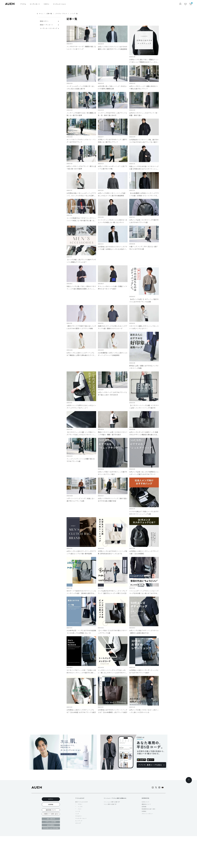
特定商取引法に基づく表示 (148, 809)
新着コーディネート (46, 25)
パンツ (79, 809)
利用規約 (144, 811)
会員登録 (50, 804)
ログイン (50, 799)
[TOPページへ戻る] (189, 780)
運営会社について (146, 804)
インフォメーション (59, 4)
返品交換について (51, 810)
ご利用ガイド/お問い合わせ (51, 814)
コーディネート (35, 4)
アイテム (23, 4)
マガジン (46, 4)
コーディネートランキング (48, 28)
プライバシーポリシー (147, 813)
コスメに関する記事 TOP (110, 804)
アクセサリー (78, 816)
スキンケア (78, 823)
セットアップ (78, 821)
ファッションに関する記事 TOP (112, 802)
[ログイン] (180, 4)
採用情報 (144, 806)
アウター (80, 804)
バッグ (77, 813)
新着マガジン (44, 21)
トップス (80, 806)
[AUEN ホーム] (9, 4)
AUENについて (145, 802)
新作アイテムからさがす (81, 802)
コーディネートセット (81, 818)
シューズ (77, 811)
